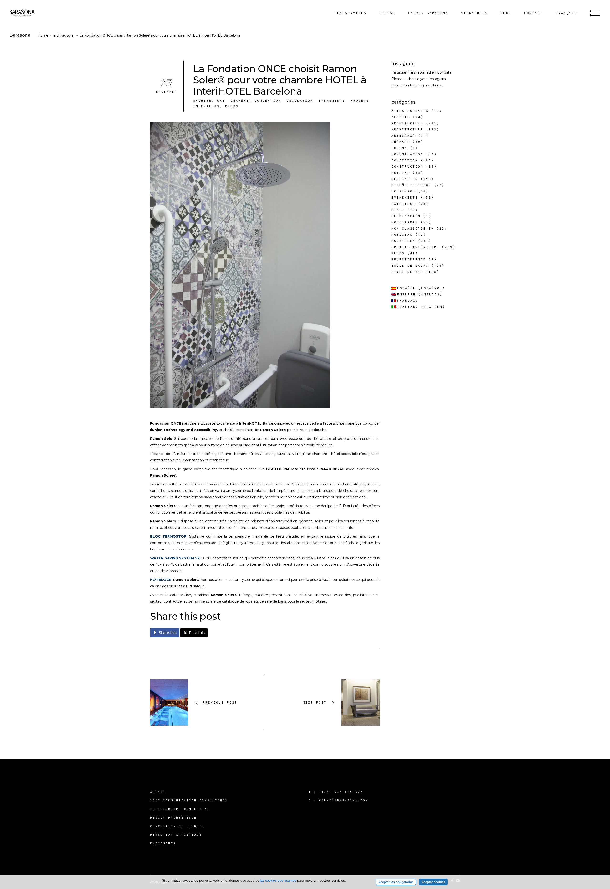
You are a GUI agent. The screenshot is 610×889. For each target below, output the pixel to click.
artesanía (403, 135)
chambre (239, 100)
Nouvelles (403, 241)
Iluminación (406, 216)
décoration (300, 100)
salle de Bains (410, 265)
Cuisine (400, 173)
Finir (398, 210)
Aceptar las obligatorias (395, 882)
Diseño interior (411, 185)
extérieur (403, 203)
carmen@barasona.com (343, 800)
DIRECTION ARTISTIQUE (176, 834)
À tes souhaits (410, 111)
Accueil (400, 117)
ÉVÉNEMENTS (163, 843)
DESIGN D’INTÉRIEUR (173, 817)
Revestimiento (408, 259)
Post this (197, 632)
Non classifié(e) (412, 228)
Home (43, 35)
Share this (168, 632)
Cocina (399, 148)
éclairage (403, 191)
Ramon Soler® (273, 430)
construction (407, 166)
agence (158, 791)
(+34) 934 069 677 (341, 791)
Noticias (402, 234)
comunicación (407, 154)
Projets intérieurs (415, 247)
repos (232, 106)
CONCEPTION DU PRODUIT (177, 826)
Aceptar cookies (433, 882)
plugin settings (429, 85)
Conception (267, 100)
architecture (63, 35)
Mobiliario (404, 222)
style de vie (407, 272)
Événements (332, 100)
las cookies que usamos (278, 880)
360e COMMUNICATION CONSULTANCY (189, 800)
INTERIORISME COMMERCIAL (180, 808)
